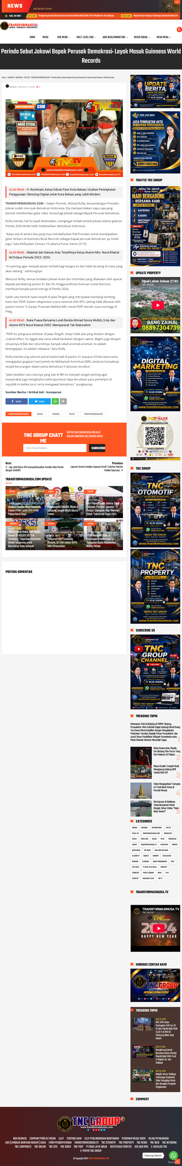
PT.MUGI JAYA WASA (150, 867)
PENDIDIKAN (172, 839)
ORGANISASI (168, 833)
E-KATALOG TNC (159, 1147)
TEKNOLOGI (135, 872)
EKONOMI (156, 856)
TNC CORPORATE (23, 1147)
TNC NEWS (147, 850)
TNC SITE (53, 1147)
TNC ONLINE (40, 1147)
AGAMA (134, 844)
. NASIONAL (13, 524)
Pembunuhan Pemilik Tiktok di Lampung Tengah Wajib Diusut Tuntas (62, 510)
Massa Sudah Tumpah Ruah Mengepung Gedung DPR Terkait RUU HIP (166, 769)
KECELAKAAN (167, 856)
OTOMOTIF (135, 878)
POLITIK (71, 414)
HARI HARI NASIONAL (161, 850)
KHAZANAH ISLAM (148, 878)
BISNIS (154, 839)
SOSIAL (134, 839)
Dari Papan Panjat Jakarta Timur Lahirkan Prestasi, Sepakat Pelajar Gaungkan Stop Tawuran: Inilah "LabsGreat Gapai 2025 (103, 509)
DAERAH (40, 414)
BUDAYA (146, 856)
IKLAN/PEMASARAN (158, 1139)
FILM (167, 872)
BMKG (160, 872)
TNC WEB (154, 1143)
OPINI (162, 839)
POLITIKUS (135, 867)
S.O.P (61, 1139)
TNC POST (78, 1147)
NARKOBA (135, 861)
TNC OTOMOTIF (108, 1143)
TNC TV (160, 878)
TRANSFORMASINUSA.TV (149, 844)
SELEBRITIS (136, 856)
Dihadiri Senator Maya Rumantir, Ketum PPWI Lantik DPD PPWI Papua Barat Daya (24, 510)
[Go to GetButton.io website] (173, 1162)
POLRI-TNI (135, 833)
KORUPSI (175, 844)
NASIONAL (56, 414)
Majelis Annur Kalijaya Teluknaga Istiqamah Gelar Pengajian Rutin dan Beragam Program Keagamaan (104, 16)
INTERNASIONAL (157, 827)
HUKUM (50, 492)
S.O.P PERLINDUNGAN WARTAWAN (101, 1139)
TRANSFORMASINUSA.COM (93, 414)
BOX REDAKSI (20, 1139)
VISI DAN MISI (141, 1147)
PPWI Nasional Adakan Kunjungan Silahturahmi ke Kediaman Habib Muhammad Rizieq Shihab (101, 541)
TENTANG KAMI (74, 1139)
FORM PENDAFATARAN (60, 1143)
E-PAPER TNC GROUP (91, 1151)
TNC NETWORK (169, 1143)
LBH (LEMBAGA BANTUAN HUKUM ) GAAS (25, 1143)
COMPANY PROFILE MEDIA (43, 1139)
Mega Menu (162, 37)
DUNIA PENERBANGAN (160, 861)
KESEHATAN (164, 844)
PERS (172, 861)
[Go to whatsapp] (173, 1155)
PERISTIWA (144, 839)
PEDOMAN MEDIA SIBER (134, 1139)
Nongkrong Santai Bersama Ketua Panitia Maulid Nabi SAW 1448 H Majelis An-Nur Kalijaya (166, 1056)
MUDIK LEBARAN (148, 872)
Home (32, 37)
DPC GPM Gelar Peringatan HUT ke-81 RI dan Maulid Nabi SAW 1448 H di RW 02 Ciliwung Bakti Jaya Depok (167, 1030)
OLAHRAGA (145, 861)
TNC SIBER (65, 1147)
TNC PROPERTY (126, 1143)
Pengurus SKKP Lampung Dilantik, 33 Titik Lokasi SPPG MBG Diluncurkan (62, 542)
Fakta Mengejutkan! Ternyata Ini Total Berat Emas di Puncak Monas (167, 787)
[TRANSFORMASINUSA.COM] (91, 1131)
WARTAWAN (136, 850)
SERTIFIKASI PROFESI (121, 1147)
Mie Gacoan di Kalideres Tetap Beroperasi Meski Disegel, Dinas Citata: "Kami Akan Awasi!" (166, 807)
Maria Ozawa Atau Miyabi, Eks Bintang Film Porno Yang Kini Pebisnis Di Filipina (167, 751)
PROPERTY (163, 867)
